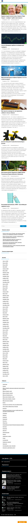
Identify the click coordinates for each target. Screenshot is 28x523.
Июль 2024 (5, 308)
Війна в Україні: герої (7, 391)
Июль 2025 (5, 286)
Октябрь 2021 (6, 372)
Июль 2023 (5, 331)
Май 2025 (5, 289)
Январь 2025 (5, 297)
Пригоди (4, 430)
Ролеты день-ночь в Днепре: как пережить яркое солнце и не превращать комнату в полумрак (14, 234)
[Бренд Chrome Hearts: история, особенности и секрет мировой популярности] (4, 482)
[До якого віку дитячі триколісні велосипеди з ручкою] (14, 140)
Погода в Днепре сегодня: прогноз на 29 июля (15, 498)
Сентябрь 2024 (6, 305)
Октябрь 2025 (6, 280)
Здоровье (5, 413)
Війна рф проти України (8, 400)
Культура (5, 421)
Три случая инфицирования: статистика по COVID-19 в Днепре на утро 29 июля (15, 503)
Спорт (4, 438)
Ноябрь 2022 (5, 347)
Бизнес (4, 386)
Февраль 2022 (6, 364)
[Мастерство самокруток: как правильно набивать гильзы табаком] (14, 109)
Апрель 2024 (5, 314)
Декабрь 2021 (6, 368)
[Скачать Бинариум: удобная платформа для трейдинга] (14, 43)
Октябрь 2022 (6, 349)
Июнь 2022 (5, 356)
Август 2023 (5, 330)
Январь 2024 (5, 320)
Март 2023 (5, 339)
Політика (5, 426)
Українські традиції (7, 442)
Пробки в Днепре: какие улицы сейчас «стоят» (14, 508)
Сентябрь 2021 (6, 374)
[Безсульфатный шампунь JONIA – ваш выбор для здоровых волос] (14, 202)
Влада (4, 402)
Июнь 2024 (5, 310)
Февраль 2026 (6, 272)
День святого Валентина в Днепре (10, 406)
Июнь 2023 (5, 333)
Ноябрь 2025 (5, 278)
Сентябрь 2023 (6, 328)
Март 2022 (5, 362)
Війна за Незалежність (8, 395)
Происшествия (6, 432)
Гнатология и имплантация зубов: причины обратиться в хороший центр (12, 243)
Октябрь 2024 (6, 303)
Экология (5, 443)
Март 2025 (5, 293)
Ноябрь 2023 (5, 324)
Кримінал (5, 417)
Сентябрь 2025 (6, 282)
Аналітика (5, 384)
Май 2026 (5, 266)
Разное (4, 434)
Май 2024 (5, 312)
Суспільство (5, 440)
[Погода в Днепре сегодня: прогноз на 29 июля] (4, 499)
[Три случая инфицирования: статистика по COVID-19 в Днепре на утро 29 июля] (4, 504)
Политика (5, 428)
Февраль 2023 (6, 341)
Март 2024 (5, 316)
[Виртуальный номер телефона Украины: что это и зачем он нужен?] (14, 75)
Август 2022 (5, 352)
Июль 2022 (5, 354)
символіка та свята (7, 436)
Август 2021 (5, 375)
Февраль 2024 (6, 318)
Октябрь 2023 (6, 326)
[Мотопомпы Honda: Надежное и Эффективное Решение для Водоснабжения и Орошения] (14, 170)
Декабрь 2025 (6, 276)
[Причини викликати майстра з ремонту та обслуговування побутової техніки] (4, 487)
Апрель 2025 (5, 291)
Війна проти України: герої (8, 396)
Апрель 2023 (5, 337)
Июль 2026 (5, 263)
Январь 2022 (5, 366)
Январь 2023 (5, 343)
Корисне (4, 415)
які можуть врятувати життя (9, 447)
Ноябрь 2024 (5, 301)
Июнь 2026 (5, 264)
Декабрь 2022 (6, 345)
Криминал (5, 419)
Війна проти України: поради (9, 398)
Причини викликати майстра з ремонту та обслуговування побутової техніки (12, 240)
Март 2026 (5, 270)
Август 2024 (5, 307)
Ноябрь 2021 (5, 370)
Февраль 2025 (6, 295)
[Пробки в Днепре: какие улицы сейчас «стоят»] (4, 509)
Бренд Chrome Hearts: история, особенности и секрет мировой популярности (13, 237)
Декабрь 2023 (6, 322)
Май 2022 (5, 358)
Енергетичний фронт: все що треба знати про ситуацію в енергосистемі (13, 411)
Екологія (4, 408)
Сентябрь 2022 (6, 351)
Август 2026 (5, 261)
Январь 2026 (5, 274)
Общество (5, 422)
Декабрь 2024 (6, 299)
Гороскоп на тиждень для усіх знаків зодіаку (12, 404)
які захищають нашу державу (9, 445)
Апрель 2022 (5, 360)
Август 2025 (5, 284)
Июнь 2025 (5, 287)
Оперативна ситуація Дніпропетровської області (13, 424)
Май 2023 (5, 335)
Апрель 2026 (5, 268)
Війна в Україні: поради (8, 393)
